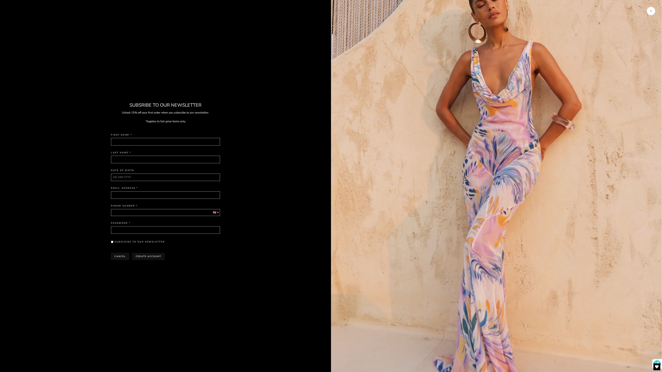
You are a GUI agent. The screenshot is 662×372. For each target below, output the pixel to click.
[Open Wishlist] (656, 366)
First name (120, 135)
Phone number (123, 206)
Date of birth (122, 170)
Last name (119, 152)
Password (119, 223)
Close (165, 267)
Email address (123, 188)
